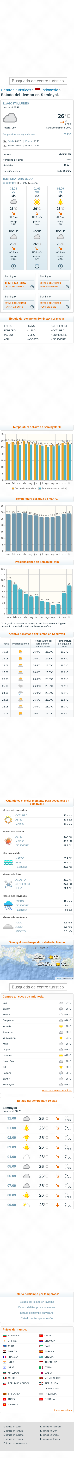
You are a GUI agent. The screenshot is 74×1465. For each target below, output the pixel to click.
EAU (47, 1346)
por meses (50, 305)
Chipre (12, 1341)
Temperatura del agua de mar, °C (37, 498)
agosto (33, 339)
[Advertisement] (37, 38)
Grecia (49, 1357)
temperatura (15, 285)
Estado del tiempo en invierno (37, 1301)
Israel (12, 1367)
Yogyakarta (9, 1037)
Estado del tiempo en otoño (37, 1318)
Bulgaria (14, 1335)
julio (31, 334)
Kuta (5, 1043)
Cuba (11, 1346)
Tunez (12, 1399)
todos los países (63, 1410)
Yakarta (7, 1026)
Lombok (7, 1055)
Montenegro (53, 1378)
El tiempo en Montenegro (15, 1443)
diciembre (59, 339)
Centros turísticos (16, 90)
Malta (48, 1373)
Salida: (11, 141)
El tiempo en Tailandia (50, 1427)
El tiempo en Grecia (49, 1435)
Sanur (6, 1078)
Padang (7, 1072)
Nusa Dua (8, 1061)
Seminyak (8, 1084)
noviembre (59, 334)
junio (31, 330)
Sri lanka (14, 1394)
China (48, 1335)
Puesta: (29, 141)
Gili (5, 1067)
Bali (5, 1002)
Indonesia (49, 90)
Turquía (50, 1399)
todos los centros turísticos (57, 1090)
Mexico (12, 1378)
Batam (6, 1008)
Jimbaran (8, 1032)
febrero (10, 330)
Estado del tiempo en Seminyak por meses (37, 318)
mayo (31, 326)
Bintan (6, 1014)
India (11, 1362)
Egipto (12, 1351)
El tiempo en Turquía (13, 1431)
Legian (7, 1049)
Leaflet (58, 978)
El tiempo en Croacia (50, 1439)
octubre (58, 330)
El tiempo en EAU (48, 1431)
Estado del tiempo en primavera (37, 1307)
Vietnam (13, 1404)
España (49, 1351)
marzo (8, 334)
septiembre (9, 182)
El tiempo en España (13, 1439)
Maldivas (14, 1373)
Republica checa (19, 1383)
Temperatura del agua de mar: (19, 134)
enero (8, 326)
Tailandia (51, 1394)
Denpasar (8, 1020)
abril (7, 339)
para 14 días (15, 305)
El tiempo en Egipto (12, 1427)
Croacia (50, 1341)
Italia (48, 1367)
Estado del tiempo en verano (37, 1312)
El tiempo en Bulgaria (13, 1435)
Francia (13, 1357)
